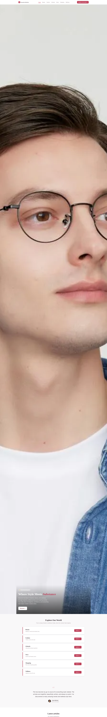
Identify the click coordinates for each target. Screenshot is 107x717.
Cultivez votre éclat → (82, 2)
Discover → (22, 608)
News (57, 2)
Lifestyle (53, 2)
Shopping (62, 2)
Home (39, 2)
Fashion (48, 2)
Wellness (67, 2)
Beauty (43, 2)
